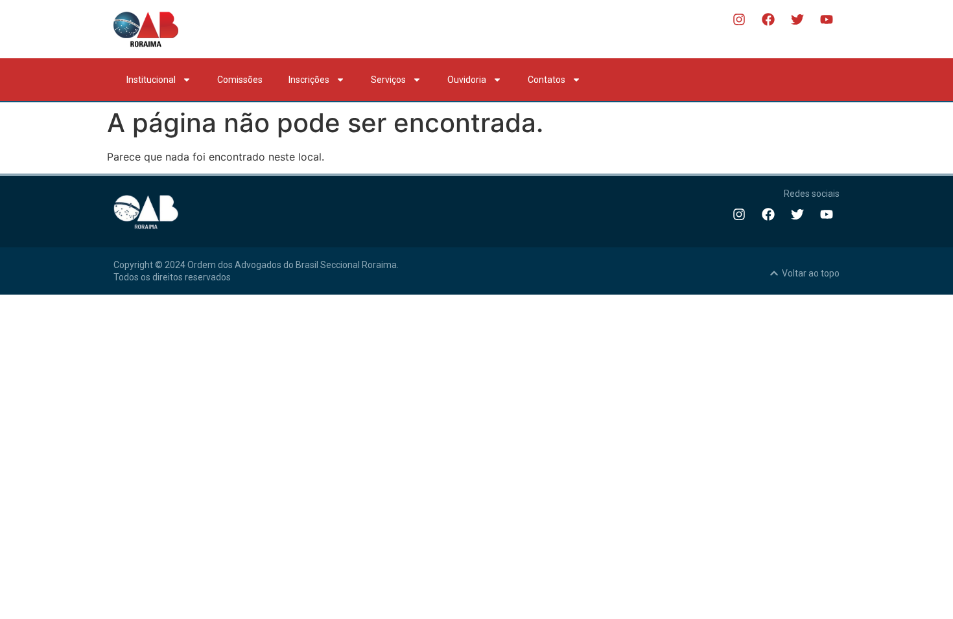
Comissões (240, 79)
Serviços (388, 79)
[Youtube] (827, 19)
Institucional (151, 79)
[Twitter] (797, 19)
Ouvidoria (466, 79)
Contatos (546, 79)
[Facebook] (768, 19)
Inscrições (308, 79)
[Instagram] (739, 19)
